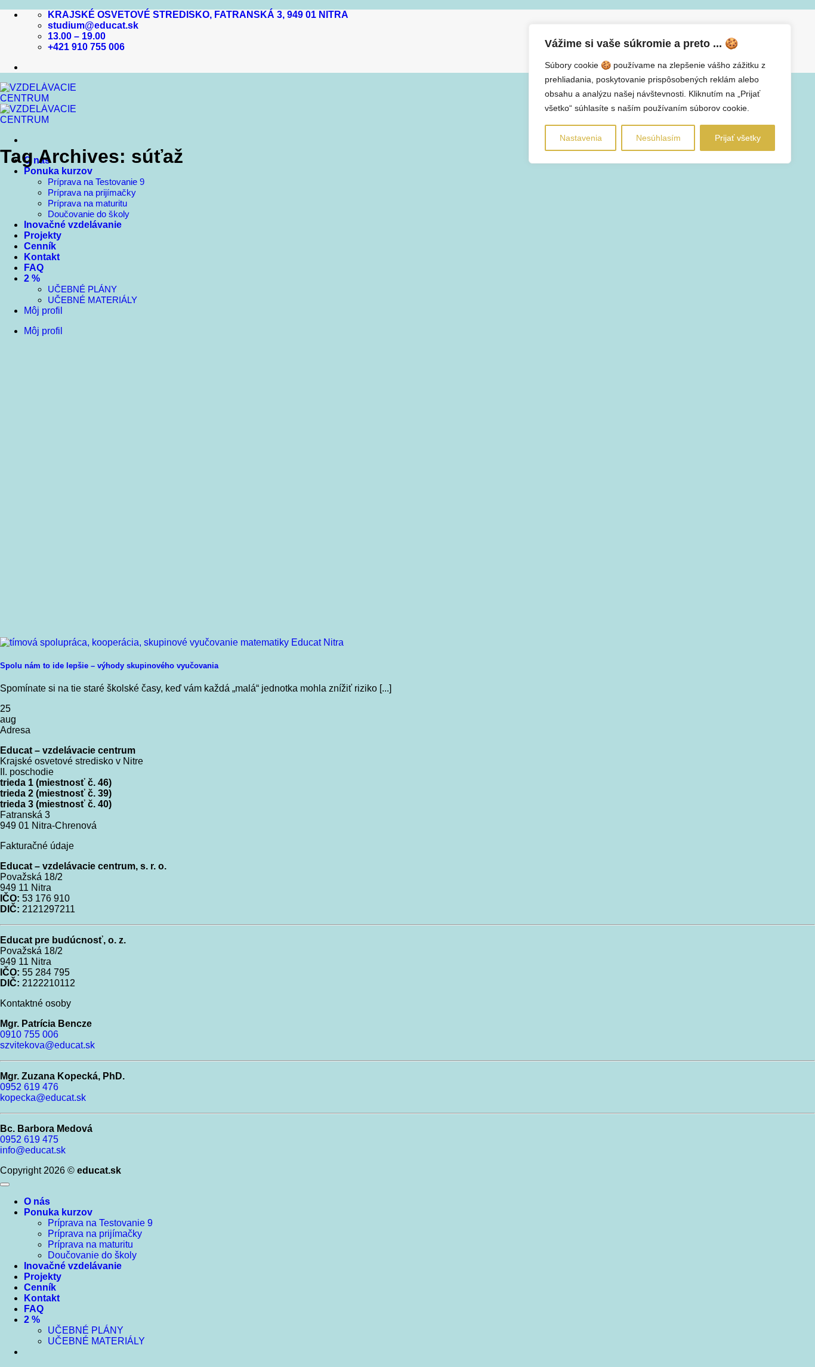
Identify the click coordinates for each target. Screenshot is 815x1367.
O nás (37, 1201)
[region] (660, 93)
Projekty (42, 235)
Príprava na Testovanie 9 (96, 182)
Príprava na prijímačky (92, 192)
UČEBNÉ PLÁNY (82, 289)
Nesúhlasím (658, 138)
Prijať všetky (738, 138)
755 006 (39, 1034)
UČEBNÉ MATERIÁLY (92, 300)
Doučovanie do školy (88, 214)
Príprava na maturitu (87, 203)
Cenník (40, 246)
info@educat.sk (33, 1150)
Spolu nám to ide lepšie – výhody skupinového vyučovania (109, 665)
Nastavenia (581, 138)
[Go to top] (5, 1184)
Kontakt (42, 257)
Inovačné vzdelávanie (73, 225)
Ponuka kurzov (58, 171)
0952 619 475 (29, 1139)
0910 (10, 1034)
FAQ (34, 268)
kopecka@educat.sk (43, 1098)
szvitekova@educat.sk (47, 1045)
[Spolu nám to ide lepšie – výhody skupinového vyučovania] (172, 642)
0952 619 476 (29, 1087)
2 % (32, 278)
